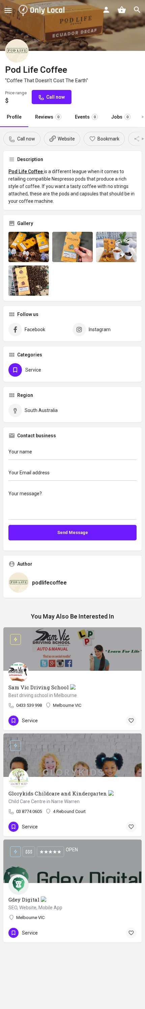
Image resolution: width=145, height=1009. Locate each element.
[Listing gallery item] (28, 247)
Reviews (47, 117)
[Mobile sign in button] (106, 9)
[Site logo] (42, 10)
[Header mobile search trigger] (137, 9)
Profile (14, 117)
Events (85, 117)
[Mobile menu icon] (8, 10)
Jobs (119, 117)
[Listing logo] (17, 51)
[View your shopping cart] (121, 9)
